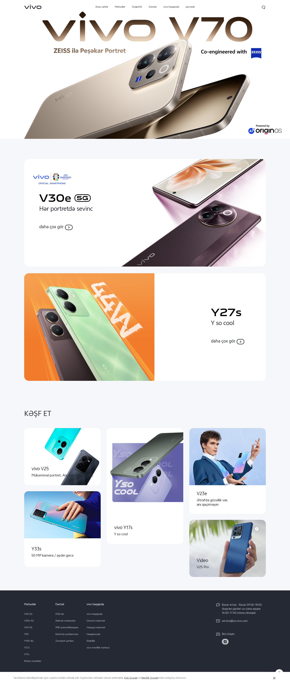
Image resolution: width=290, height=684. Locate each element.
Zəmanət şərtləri (64, 641)
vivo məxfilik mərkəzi (98, 648)
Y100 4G (29, 641)
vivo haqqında (171, 7)
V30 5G (28, 614)
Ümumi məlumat (96, 621)
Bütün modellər (32, 661)
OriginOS (137, 7)
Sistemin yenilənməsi (66, 634)
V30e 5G (29, 621)
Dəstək (153, 7)
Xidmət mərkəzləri (65, 621)
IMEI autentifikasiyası (66, 627)
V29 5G (28, 627)
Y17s (26, 654)
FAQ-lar (59, 614)
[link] (33, 6)
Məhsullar (120, 7)
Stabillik (91, 641)
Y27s (27, 648)
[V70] (145, 69)
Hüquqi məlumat (96, 627)
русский (190, 7)
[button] (263, 7)
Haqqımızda (93, 634)
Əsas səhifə (101, 7)
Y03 (26, 634)
